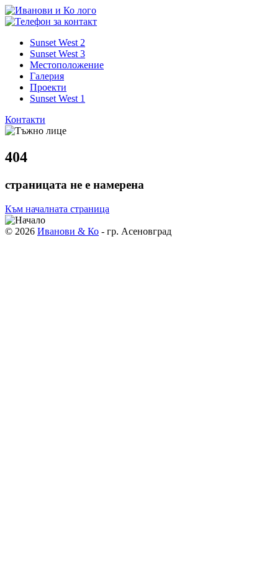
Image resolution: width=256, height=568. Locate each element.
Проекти (48, 87)
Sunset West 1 (57, 98)
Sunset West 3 (57, 53)
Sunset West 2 (57, 42)
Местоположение (67, 65)
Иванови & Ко (68, 231)
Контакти (25, 119)
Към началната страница (57, 209)
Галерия (47, 76)
